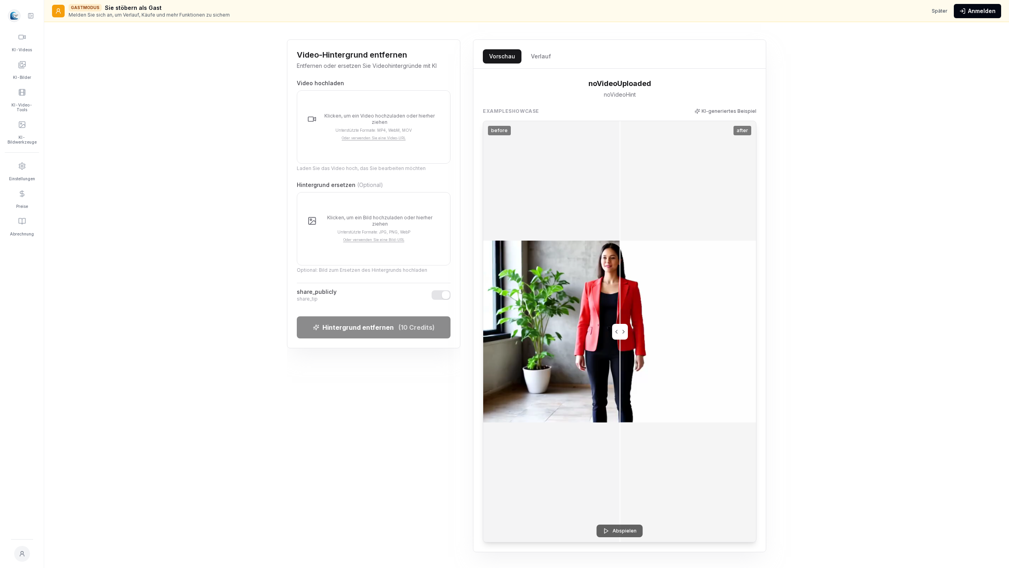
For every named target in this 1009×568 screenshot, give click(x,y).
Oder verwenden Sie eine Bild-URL (373, 239)
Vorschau (502, 56)
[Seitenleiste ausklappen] (30, 15)
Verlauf (541, 56)
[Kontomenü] (22, 554)
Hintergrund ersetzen (340, 184)
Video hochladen (320, 83)
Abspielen (624, 531)
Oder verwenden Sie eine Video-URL (374, 138)
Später (940, 11)
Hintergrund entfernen (378, 327)
